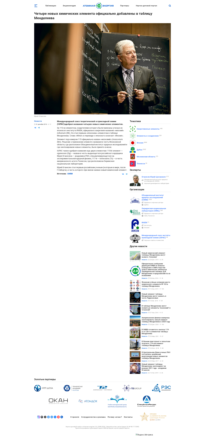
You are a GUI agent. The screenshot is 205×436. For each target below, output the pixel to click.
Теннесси (141, 164)
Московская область (146, 157)
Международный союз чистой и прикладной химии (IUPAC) (156, 236)
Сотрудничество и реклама (93, 417)
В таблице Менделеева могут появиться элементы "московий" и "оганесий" (156, 308)
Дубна (139, 150)
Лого (99, 6)
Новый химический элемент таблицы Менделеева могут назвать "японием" (153, 255)
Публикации (50, 6)
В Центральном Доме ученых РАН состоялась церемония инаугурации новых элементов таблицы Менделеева (156, 355)
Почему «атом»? (115, 417)
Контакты (128, 417)
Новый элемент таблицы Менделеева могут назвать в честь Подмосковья (154, 296)
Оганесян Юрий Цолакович (154, 177)
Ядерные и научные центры (153, 202)
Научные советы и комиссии (154, 240)
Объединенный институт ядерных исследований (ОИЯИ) (156, 180)
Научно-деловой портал (146, 6)
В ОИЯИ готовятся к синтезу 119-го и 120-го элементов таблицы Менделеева (155, 332)
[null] (35, 128)
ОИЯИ (70, 174)
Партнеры (124, 6)
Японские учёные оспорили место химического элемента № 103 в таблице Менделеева (156, 284)
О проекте (74, 417)
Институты (148, 225)
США (145, 216)
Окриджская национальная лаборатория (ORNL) (154, 209)
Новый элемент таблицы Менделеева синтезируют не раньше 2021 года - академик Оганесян (154, 367)
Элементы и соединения (148, 136)
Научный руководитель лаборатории (156, 183)
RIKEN (144, 222)
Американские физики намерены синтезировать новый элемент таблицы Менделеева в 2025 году (156, 320)
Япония (140, 143)
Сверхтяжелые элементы (148, 129)
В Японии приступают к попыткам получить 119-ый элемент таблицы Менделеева (156, 343)
